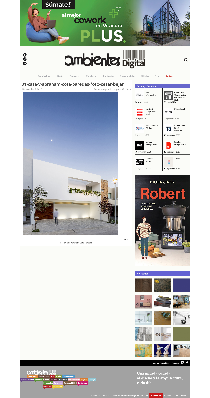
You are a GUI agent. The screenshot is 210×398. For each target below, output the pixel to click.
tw (182, 362)
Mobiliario (91, 75)
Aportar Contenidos (161, 363)
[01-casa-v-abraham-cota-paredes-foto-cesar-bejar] (70, 234)
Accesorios (32, 376)
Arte (157, 75)
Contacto (175, 363)
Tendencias (74, 75)
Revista (169, 75)
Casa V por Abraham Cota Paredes (76, 242)
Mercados (47, 387)
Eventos (38, 380)
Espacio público (27, 380)
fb (187, 362)
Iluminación (108, 75)
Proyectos (58, 383)
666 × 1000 (125, 89)
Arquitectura (44, 75)
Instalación (57, 387)
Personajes (48, 383)
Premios (54, 380)
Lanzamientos (74, 380)
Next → (127, 239)
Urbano (46, 380)
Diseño (59, 75)
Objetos (145, 75)
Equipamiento (68, 376)
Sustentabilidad (127, 75)
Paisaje (92, 380)
